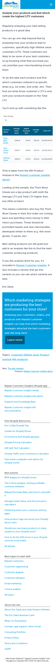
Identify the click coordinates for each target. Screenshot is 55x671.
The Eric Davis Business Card (19, 615)
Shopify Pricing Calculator (18, 442)
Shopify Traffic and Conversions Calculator (27, 453)
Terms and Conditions (16, 643)
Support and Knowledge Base (20, 401)
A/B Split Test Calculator (17, 448)
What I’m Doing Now (15, 621)
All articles (10, 546)
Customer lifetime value (25, 354)
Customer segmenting (16, 566)
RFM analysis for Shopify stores (20, 477)
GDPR (8, 649)
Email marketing (13, 583)
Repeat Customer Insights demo (38, 371)
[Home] (11, 4)
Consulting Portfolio (15, 632)
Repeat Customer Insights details (22, 390)
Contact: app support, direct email (23, 626)
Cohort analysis (13, 589)
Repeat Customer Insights (31, 265)
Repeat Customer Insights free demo (24, 396)
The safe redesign (16, 369)
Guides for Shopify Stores (18, 431)
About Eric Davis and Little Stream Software (27, 609)
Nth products (20, 359)
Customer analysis (14, 572)
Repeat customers (14, 561)
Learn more (14, 339)
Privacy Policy (12, 637)
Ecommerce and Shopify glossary (22, 437)
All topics (9, 595)
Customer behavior (15, 578)
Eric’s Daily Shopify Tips (17, 425)
